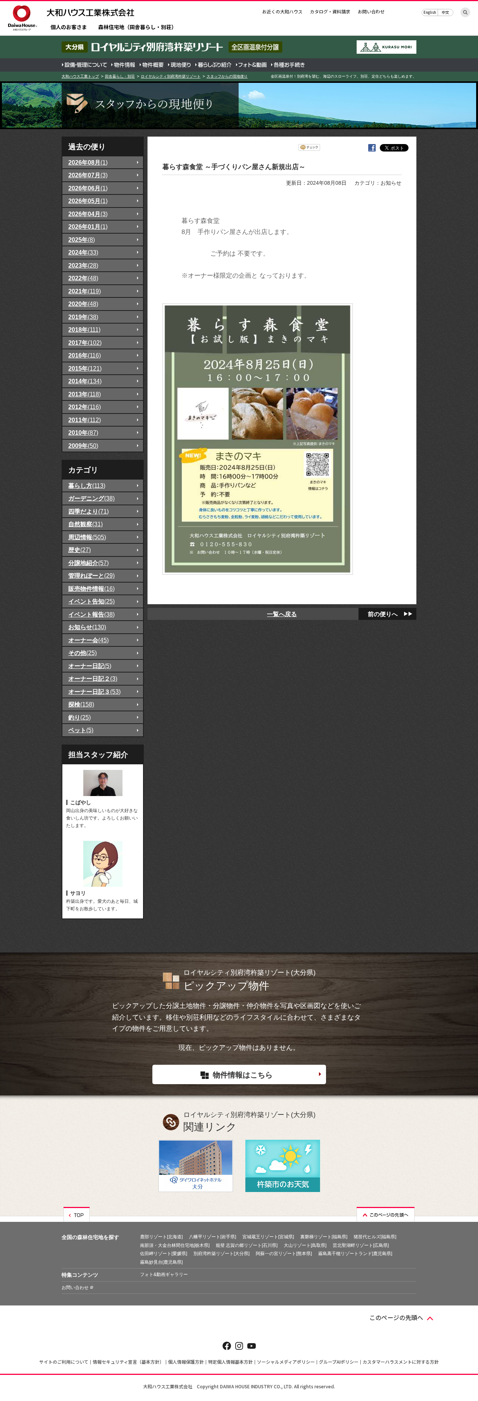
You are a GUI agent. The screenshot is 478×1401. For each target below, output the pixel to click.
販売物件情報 (91, 588)
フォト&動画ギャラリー (164, 1274)
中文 (445, 12)
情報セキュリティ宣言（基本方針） (128, 1361)
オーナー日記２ (92, 678)
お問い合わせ (371, 11)
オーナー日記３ (94, 691)
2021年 (84, 291)
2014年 (85, 381)
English (429, 12)
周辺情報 (87, 537)
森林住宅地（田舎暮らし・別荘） (137, 27)
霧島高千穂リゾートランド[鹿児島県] (355, 1253)
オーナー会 (88, 640)
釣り (79, 717)
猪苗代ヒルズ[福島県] (375, 1236)
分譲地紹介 (88, 562)
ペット (80, 730)
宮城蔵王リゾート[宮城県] (268, 1236)
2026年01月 (88, 226)
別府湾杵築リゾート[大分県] (221, 1253)
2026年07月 (88, 175)
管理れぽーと (91, 575)
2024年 (83, 252)
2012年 (84, 406)
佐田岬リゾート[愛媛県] (163, 1253)
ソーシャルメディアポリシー (286, 1361)
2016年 (84, 355)
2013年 (84, 394)
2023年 (83, 265)
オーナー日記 (89, 665)
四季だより (88, 511)
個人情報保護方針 (186, 1361)
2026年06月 (88, 188)
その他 (82, 652)
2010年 (83, 432)
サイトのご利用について (64, 1361)
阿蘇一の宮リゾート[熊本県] (284, 1253)
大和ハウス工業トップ (80, 76)
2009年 (83, 445)
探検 (81, 704)
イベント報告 (91, 614)
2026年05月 (88, 200)
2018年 (84, 329)
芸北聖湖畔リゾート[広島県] (361, 1245)
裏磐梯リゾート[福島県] (323, 1236)
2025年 (81, 239)
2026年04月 (88, 213)
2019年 (83, 316)
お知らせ (87, 627)
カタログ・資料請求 (330, 11)
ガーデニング (91, 498)
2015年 (85, 368)
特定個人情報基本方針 (230, 1361)
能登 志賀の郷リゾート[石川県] (246, 1245)
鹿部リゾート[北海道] (161, 1236)
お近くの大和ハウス (282, 11)
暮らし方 (86, 485)
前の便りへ (383, 614)
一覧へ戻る (282, 614)
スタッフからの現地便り (227, 76)
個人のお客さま (68, 27)
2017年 (85, 342)
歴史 (79, 549)
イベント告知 (91, 601)
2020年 (83, 303)
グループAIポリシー (338, 1361)
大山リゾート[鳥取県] (305, 1245)
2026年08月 (88, 162)
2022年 (83, 278)
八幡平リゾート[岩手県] (212, 1236)
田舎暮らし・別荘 (120, 76)
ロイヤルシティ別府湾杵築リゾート (171, 76)
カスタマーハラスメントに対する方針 (401, 1361)
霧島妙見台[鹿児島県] (161, 1262)
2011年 (84, 419)
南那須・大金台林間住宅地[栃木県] (174, 1245)
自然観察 (85, 524)
